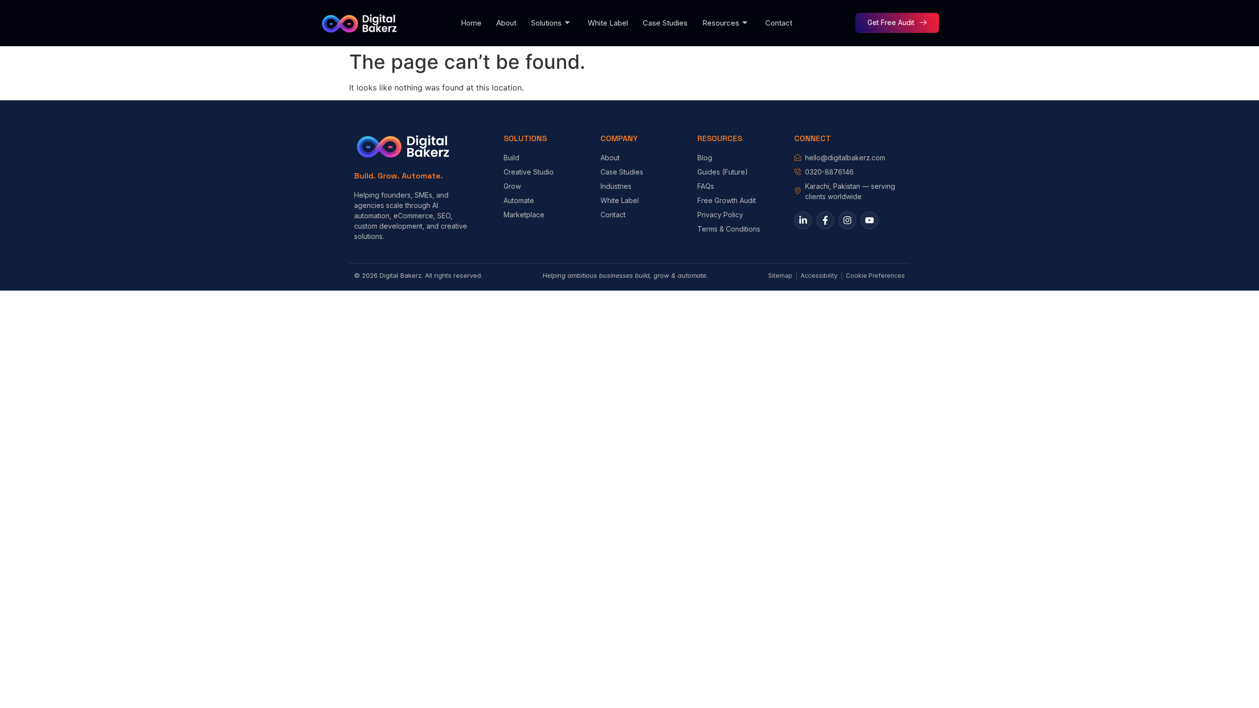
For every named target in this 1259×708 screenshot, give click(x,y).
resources (720, 23)
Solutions (546, 23)
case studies (665, 23)
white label (608, 23)
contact (778, 23)
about (506, 23)
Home (471, 23)
